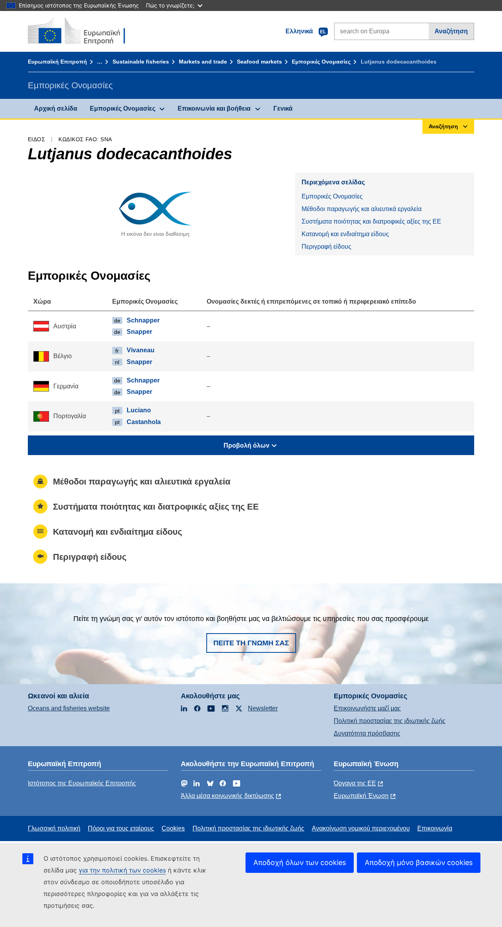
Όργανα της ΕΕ (355, 783)
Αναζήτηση (451, 31)
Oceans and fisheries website (69, 708)
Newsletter (263, 708)
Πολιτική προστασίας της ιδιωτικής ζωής (390, 721)
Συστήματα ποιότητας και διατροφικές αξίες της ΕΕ (371, 221)
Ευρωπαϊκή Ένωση (361, 795)
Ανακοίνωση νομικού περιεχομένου (361, 828)
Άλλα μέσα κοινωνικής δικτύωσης (227, 795)
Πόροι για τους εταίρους (121, 828)
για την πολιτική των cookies (122, 870)
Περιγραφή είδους (326, 246)
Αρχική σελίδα (55, 108)
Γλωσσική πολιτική (54, 828)
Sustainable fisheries (141, 61)
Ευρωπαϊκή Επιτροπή (57, 61)
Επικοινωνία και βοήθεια (214, 108)
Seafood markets (259, 61)
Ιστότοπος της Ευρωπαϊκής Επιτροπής (82, 783)
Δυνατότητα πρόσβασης (367, 733)
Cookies (173, 828)
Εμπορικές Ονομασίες (321, 61)
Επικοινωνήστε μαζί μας (367, 708)
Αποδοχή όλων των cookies (299, 862)
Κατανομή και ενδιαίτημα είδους (345, 234)
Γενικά (283, 108)
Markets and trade (203, 61)
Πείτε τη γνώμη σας (251, 643)
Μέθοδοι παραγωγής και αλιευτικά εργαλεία (362, 209)
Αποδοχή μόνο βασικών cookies (419, 862)
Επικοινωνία (434, 828)
